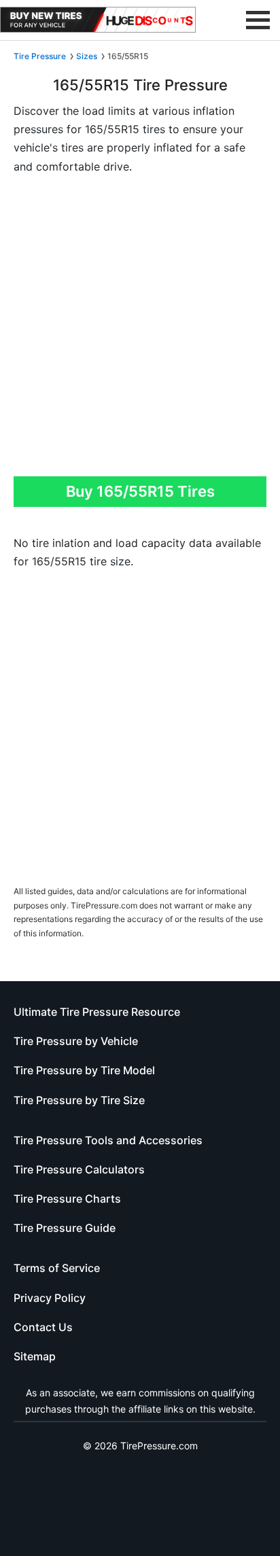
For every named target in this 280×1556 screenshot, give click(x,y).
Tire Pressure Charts (67, 1198)
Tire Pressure (40, 56)
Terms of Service (57, 1268)
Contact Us (43, 1327)
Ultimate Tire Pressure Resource (97, 1012)
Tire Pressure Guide (65, 1228)
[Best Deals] (98, 20)
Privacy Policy (50, 1298)
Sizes (86, 56)
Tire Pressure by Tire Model (84, 1070)
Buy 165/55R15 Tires (140, 491)
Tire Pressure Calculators (79, 1169)
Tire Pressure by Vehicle (76, 1041)
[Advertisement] (140, 330)
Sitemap (35, 1356)
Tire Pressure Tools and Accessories (108, 1140)
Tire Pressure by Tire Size (79, 1100)
